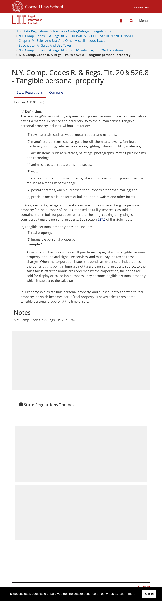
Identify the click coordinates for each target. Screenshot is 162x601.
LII (16, 31)
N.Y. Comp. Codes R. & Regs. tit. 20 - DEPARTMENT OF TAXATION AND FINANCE (76, 36)
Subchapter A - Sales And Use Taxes (45, 45)
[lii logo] (27, 19)
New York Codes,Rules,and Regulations (82, 31)
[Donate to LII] (121, 20)
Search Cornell (142, 7)
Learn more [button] (127, 593)
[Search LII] (131, 20)
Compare (56, 92)
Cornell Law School (43, 6)
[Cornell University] (17, 6)
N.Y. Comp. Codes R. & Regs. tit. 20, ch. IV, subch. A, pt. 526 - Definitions (71, 50)
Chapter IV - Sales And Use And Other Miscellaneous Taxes (62, 41)
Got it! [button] (149, 593)
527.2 (101, 219)
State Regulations (36, 31)
